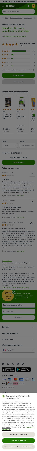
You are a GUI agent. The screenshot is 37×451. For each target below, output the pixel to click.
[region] (18, 422)
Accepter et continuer (18, 441)
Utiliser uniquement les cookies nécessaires (18, 447)
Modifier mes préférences (18, 434)
